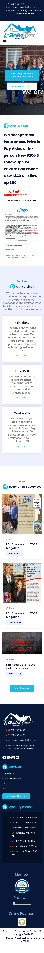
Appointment (8, 773)
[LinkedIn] (13, 757)
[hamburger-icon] (4, 41)
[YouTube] (17, 757)
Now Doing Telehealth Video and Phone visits (22, 75)
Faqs (4, 783)
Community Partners (12, 778)
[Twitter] (9, 757)
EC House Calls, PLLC (22, 86)
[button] (22, 688)
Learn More (21, 355)
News (11, 539)
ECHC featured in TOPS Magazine (21, 546)
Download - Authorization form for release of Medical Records (19, 256)
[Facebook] (4, 757)
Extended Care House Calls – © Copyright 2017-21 (22, 932)
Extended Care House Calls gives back (20, 666)
